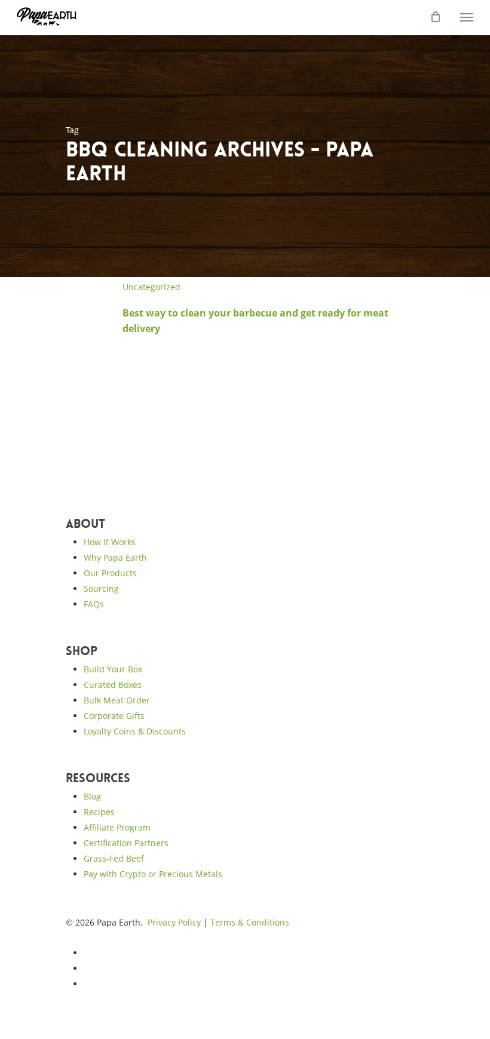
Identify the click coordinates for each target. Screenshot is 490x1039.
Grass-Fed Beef (114, 858)
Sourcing (101, 588)
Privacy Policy (174, 922)
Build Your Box (113, 669)
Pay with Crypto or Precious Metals (153, 874)
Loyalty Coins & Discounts (135, 731)
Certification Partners (126, 843)
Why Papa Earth (115, 557)
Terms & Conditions (249, 922)
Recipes (99, 811)
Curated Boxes (113, 684)
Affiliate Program (117, 827)
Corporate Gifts (114, 715)
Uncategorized (151, 287)
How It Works (110, 542)
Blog (92, 796)
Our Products (110, 573)
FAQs (94, 604)
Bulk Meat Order (117, 700)
